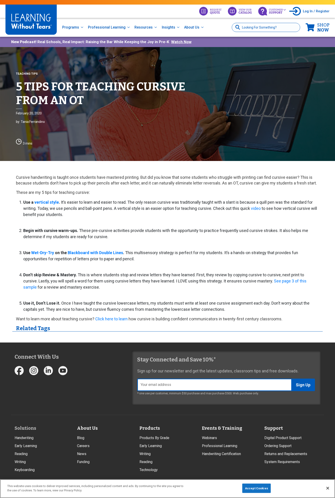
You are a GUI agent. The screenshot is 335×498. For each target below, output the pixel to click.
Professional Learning (107, 27)
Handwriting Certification (221, 454)
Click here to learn (111, 318)
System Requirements (282, 462)
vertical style (46, 202)
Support (273, 428)
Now (323, 27)
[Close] (328, 488)
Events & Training (222, 428)
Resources (143, 27)
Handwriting (24, 438)
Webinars (209, 438)
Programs (70, 27)
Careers (83, 446)
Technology (148, 470)
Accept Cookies (256, 488)
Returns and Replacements (285, 454)
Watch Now (181, 42)
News (81, 454)
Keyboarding (25, 470)
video (256, 208)
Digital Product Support (283, 438)
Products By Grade (154, 438)
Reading (21, 454)
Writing (20, 462)
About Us (191, 27)
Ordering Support (277, 446)
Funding (83, 462)
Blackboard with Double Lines (95, 252)
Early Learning (26, 446)
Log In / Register (316, 11)
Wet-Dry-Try (42, 252)
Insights (168, 27)
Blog (80, 438)
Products (149, 428)
